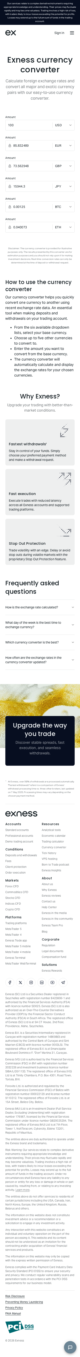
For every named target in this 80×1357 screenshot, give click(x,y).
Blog (45, 931)
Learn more (23, 1189)
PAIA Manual (13, 1313)
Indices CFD (13, 903)
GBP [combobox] (58, 166)
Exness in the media (54, 913)
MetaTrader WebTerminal (20, 963)
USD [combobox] (58, 125)
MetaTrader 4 (13, 934)
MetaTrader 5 (13, 929)
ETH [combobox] (58, 227)
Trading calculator (53, 841)
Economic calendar (54, 835)
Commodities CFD (16, 892)
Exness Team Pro (52, 925)
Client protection (16, 866)
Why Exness (49, 890)
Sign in (59, 33)
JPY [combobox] (58, 186)
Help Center (49, 907)
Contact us (49, 901)
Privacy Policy (14, 1307)
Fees (8, 861)
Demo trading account (19, 841)
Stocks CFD (12, 897)
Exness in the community (57, 918)
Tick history (49, 853)
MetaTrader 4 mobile (18, 952)
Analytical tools (51, 830)
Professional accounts (19, 835)
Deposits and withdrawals (21, 855)
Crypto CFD (12, 909)
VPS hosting (49, 858)
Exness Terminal (15, 957)
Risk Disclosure (15, 1296)
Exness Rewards (52, 970)
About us (47, 884)
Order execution (15, 872)
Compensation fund (54, 957)
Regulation (48, 945)
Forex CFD (12, 886)
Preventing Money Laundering (24, 1302)
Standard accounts (17, 830)
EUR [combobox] (58, 146)
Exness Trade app (16, 940)
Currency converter (54, 847)
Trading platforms (16, 923)
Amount (10, 117)
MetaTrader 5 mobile (18, 946)
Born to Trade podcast (55, 864)
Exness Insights (51, 870)
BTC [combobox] (58, 207)
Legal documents (52, 951)
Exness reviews (51, 895)
